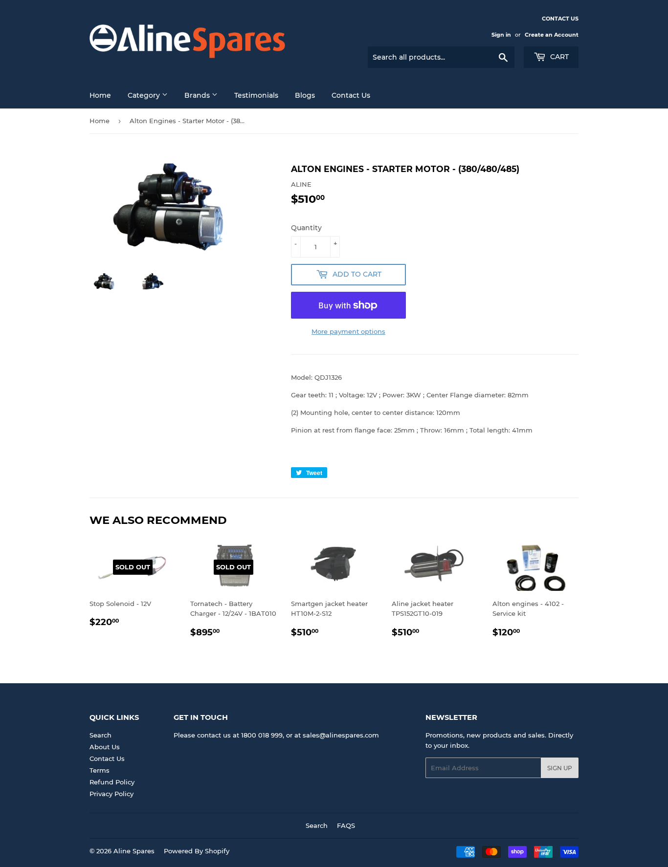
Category (145, 95)
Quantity (306, 227)
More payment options (348, 331)
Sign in (501, 34)
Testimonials (256, 95)
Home (100, 95)
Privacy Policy (111, 794)
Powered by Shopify (196, 851)
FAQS (346, 825)
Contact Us (107, 758)
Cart (558, 56)
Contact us (351, 95)
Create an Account (552, 34)
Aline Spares (134, 851)
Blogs (305, 95)
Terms (99, 770)
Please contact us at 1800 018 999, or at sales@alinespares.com (276, 735)
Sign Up (559, 768)
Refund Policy (111, 782)
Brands (198, 95)
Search (100, 735)
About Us (104, 747)
